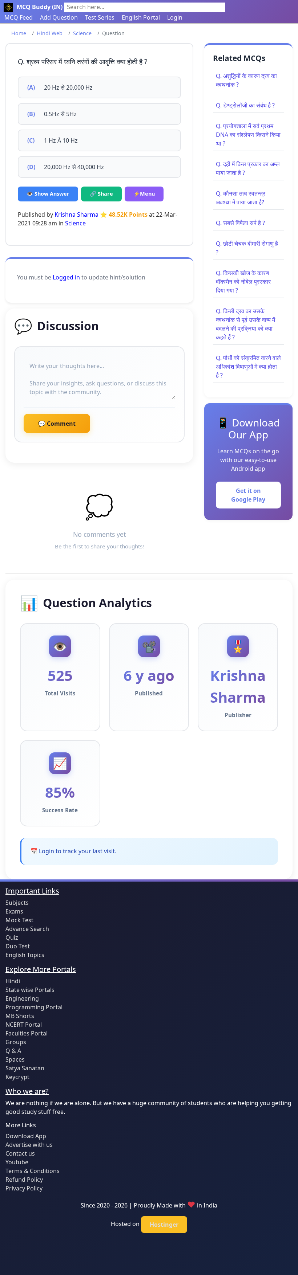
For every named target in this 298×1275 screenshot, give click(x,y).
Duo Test (17, 946)
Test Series (99, 17)
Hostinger (164, 1225)
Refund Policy (24, 1180)
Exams (14, 911)
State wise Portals (30, 990)
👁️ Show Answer (48, 193)
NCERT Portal (23, 1025)
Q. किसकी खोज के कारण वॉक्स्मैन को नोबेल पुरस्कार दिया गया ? (243, 281)
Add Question (59, 17)
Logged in (66, 277)
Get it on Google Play (248, 495)
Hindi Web (50, 33)
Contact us (20, 1153)
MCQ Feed (18, 17)
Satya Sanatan (24, 1068)
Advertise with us (29, 1145)
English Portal (141, 17)
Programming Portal (34, 1007)
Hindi (12, 981)
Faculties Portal (26, 1033)
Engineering (22, 998)
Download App (25, 1136)
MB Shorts (19, 1016)
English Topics (24, 955)
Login (174, 17)
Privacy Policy (24, 1188)
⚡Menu (144, 193)
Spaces (15, 1059)
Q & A (13, 1051)
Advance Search (27, 929)
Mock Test (19, 920)
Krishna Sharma (76, 214)
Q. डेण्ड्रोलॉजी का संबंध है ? (245, 105)
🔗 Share (101, 193)
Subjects (17, 903)
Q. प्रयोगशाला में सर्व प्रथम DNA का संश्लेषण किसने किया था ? (248, 134)
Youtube (16, 1162)
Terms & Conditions (32, 1171)
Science (82, 33)
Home (18, 33)
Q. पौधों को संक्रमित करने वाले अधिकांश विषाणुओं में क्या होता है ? (248, 366)
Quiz (11, 937)
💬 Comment (57, 424)
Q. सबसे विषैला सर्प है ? (240, 223)
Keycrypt (17, 1077)
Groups (15, 1042)
